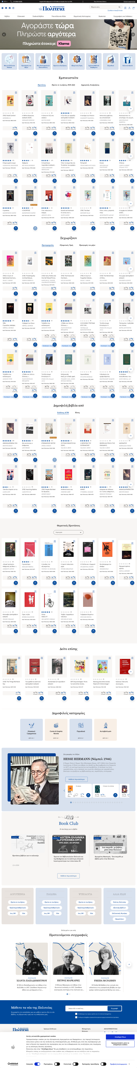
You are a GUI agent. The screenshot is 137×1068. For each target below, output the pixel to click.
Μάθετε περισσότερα (76, 779)
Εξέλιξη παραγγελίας (129, 1)
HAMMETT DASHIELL (87, 118)
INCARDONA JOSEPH (86, 567)
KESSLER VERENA (27, 567)
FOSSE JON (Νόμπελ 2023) (106, 329)
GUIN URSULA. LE (124, 379)
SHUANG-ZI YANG (66, 619)
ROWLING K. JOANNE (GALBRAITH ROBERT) (49, 281)
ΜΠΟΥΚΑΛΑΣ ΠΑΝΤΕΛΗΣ (104, 166)
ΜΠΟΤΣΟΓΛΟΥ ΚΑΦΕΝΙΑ (123, 121)
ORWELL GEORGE (8, 328)
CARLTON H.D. (26, 492)
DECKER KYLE (104, 569)
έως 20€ (13, 913)
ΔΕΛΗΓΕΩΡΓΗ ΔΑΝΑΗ (107, 215)
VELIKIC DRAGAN (8, 619)
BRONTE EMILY (7, 446)
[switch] (57, 1064)
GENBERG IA (7, 118)
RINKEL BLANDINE (28, 617)
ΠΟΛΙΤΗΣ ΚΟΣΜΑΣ (86, 377)
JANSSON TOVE (46, 328)
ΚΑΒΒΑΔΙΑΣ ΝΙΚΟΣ (125, 446)
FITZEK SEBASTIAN (67, 569)
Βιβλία (7, 16)
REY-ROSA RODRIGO (28, 165)
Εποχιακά (21, 16)
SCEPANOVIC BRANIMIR (10, 165)
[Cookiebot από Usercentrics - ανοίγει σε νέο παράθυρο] (13, 1064)
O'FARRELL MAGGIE (86, 492)
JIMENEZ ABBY (65, 492)
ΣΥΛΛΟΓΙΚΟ (103, 280)
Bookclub (102, 16)
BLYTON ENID (46, 120)
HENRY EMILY (46, 494)
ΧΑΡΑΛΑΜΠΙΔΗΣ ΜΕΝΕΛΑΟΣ (47, 169)
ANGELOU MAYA (66, 120)
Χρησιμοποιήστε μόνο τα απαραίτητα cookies (120, 1043)
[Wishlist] (125, 8)
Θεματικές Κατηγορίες (82, 16)
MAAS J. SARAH (8, 280)
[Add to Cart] (16, 133)
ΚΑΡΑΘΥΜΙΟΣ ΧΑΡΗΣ (9, 213)
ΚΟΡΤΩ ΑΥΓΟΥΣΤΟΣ (125, 328)
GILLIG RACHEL (66, 280)
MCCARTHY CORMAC (48, 619)
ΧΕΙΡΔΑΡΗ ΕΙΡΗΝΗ (28, 120)
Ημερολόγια (119, 919)
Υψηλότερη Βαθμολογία (18, 908)
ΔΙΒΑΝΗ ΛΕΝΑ (46, 215)
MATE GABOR (65, 168)
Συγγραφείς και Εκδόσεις (123, 16)
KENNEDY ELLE (85, 213)
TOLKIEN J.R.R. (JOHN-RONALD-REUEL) (68, 380)
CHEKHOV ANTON (8, 569)
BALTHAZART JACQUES (107, 379)
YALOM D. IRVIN (66, 448)
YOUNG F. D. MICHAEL (49, 569)
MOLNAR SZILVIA (85, 617)
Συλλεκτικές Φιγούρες (119, 913)
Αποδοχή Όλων (120, 1037)
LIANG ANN (6, 492)
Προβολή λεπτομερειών (118, 1064)
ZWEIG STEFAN (46, 446)
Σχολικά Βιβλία (38, 16)
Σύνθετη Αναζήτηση (115, 10)
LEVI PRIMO (26, 448)
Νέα (23, 913)
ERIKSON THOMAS (105, 494)
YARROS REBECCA (27, 280)
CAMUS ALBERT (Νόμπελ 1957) (124, 166)
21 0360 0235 (17, 2)
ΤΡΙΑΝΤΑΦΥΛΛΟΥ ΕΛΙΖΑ (87, 165)
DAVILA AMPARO (124, 571)
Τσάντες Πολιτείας (119, 902)
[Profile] (129, 8)
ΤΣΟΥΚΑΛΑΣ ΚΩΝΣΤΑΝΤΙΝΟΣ (85, 329)
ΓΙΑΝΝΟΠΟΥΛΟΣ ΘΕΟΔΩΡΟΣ (66, 329)
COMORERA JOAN (105, 120)
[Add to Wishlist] (16, 93)
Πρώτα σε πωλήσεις (18, 902)
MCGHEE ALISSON (125, 280)
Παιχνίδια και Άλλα (59, 16)
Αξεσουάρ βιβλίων (119, 908)
